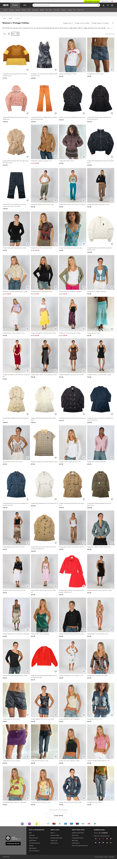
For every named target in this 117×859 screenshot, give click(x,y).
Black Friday (75, 840)
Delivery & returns (33, 838)
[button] (95, 838)
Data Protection (33, 848)
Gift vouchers (75, 835)
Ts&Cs (106, 857)
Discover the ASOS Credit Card (80, 845)
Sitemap (31, 845)
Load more (58, 815)
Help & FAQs (105, 1)
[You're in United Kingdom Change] (112, 1)
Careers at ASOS (55, 835)
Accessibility (111, 857)
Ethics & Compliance (34, 850)
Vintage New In (68, 23)
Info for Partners (76, 843)
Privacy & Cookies (99, 857)
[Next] (113, 23)
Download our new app (92, 1)
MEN (24, 5)
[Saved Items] (108, 5)
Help (30, 832)
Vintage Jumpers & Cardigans (101, 23)
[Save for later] (28, 70)
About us (53, 832)
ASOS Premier (32, 840)
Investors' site (54, 840)
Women (11, 18)
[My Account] (103, 5)
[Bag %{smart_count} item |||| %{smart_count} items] (112, 5)
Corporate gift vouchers (78, 838)
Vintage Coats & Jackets (82, 23)
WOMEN (15, 5)
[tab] (5, 10)
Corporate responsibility (56, 838)
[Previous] (61, 23)
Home (4, 18)
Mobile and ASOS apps (78, 832)
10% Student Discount (34, 843)
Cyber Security (54, 843)
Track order (32, 835)
